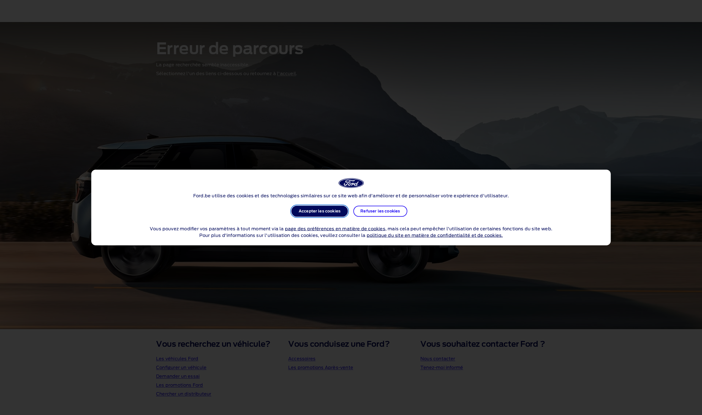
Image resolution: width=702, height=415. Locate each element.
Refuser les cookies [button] (380, 211)
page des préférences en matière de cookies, (336, 229)
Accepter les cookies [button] (320, 211)
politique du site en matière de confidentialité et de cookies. (435, 235)
